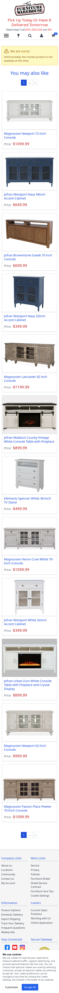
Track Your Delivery (12, 923)
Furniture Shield (40, 878)
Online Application (42, 922)
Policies (35, 874)
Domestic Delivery (12, 914)
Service (35, 865)
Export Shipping (10, 919)
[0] (53, 36)
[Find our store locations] (18, 36)
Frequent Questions (13, 927)
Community (8, 874)
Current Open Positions (39, 912)
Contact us (7, 878)
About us (6, 865)
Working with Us (41, 918)
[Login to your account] (41, 36)
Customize (11, 987)
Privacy (35, 870)
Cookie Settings (40, 895)
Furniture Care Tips (42, 891)
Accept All (30, 987)
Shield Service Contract (39, 885)
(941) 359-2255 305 (38, 29)
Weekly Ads (8, 932)
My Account (8, 883)
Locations (7, 870)
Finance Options (11, 910)
